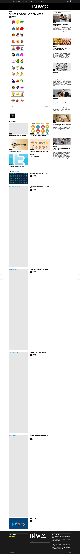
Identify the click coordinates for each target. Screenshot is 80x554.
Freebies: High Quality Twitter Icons (16, 166)
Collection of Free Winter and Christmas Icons (17, 136)
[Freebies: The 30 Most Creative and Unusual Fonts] (18, 226)
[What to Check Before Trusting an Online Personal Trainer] (62, 18)
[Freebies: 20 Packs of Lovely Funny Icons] (40, 144)
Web (38, 1)
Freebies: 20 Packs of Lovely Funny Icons (39, 151)
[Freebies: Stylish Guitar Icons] (18, 144)
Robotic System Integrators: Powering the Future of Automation (62, 100)
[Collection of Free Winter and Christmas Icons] (18, 128)
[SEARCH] (68, 1)
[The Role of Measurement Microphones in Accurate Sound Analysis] (62, 67)
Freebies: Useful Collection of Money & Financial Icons (38, 136)
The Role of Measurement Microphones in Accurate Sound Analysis (61, 74)
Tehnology (55, 72)
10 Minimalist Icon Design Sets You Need (39, 173)
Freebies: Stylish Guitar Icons (15, 151)
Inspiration (25, 1)
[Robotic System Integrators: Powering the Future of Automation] (62, 93)
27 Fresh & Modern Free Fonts (36, 519)
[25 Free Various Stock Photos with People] (18, 309)
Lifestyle (31, 1)
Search (49, 542)
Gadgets (19, 1)
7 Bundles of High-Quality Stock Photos (38, 352)
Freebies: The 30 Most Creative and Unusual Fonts (39, 187)
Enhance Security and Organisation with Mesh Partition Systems (61, 149)
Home (10, 1)
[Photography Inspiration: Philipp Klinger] (1, 277)
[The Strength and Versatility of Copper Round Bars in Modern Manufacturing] (62, 41)
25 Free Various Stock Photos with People (39, 269)
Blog (54, 22)
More (58, 34)
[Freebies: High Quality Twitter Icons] (18, 159)
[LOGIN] (70, 1)
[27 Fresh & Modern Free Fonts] (18, 523)
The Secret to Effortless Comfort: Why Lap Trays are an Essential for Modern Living (62, 125)
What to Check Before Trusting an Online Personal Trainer (60, 25)
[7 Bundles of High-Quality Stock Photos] (18, 392)
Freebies (15, 1)
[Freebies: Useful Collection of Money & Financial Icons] (40, 128)
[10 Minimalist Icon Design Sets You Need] (18, 178)
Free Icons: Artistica (34, 156)
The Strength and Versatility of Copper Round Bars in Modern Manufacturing (61, 49)
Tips (35, 1)
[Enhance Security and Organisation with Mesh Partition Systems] (62, 141)
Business (55, 46)
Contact (42, 1)
